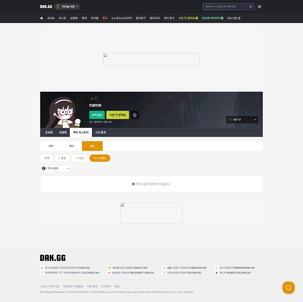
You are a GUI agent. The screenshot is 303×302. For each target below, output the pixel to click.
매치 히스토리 (81, 132)
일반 (92, 146)
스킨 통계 (100, 132)
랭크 (71, 146)
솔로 (63, 158)
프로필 (49, 132)
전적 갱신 (97, 115)
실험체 (63, 132)
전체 (50, 146)
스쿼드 (102, 158)
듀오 (81, 158)
